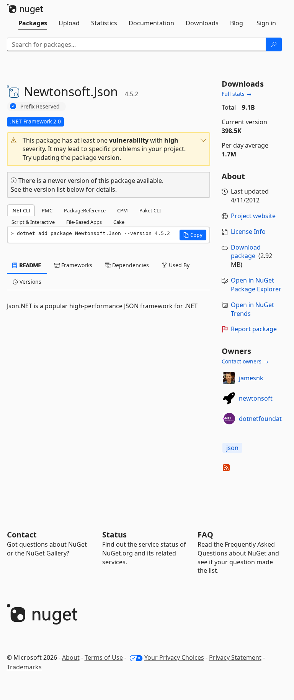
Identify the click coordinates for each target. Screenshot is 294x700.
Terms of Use (104, 657)
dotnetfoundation (265, 418)
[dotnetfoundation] (229, 419)
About (71, 657)
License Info (248, 231)
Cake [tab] (118, 222)
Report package (254, 329)
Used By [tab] (178, 265)
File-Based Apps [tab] (84, 222)
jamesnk (251, 378)
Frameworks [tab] (76, 265)
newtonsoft (256, 398)
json (232, 448)
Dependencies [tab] (130, 265)
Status (114, 534)
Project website (253, 216)
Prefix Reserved (40, 106)
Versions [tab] (29, 281)
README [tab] (29, 265)
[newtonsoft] (229, 398)
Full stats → (237, 93)
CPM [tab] (122, 210)
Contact (22, 534)
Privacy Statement (235, 657)
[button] (108, 149)
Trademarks (24, 667)
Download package (246, 251)
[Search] (274, 44)
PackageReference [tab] (85, 210)
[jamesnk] (229, 378)
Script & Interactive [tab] (33, 222)
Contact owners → (245, 361)
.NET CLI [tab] (20, 210)
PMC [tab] (47, 210)
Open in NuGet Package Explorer (256, 284)
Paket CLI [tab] (150, 210)
